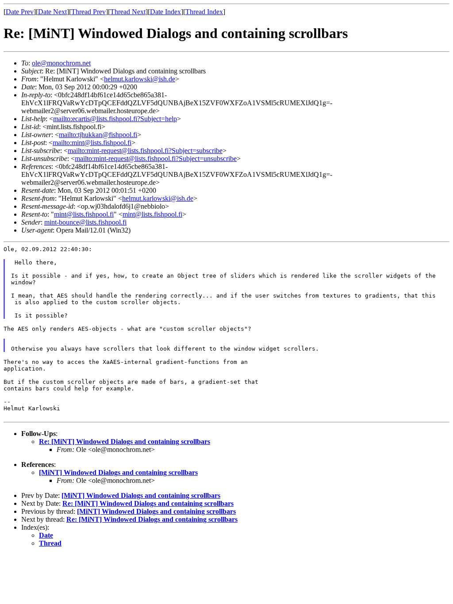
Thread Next (128, 11)
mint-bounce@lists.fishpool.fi (85, 222)
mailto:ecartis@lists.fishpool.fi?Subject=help (115, 118)
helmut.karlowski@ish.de (139, 79)
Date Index (165, 11)
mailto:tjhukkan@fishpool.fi (98, 134)
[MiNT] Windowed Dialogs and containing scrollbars (118, 472)
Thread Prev (88, 11)
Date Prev (20, 11)
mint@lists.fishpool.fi (84, 214)
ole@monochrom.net (61, 63)
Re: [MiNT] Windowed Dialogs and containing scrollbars (124, 441)
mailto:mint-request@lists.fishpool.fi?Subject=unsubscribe (156, 158)
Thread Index (204, 11)
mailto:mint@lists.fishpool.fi (92, 142)
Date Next (52, 11)
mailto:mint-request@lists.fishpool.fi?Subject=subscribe (145, 150)
